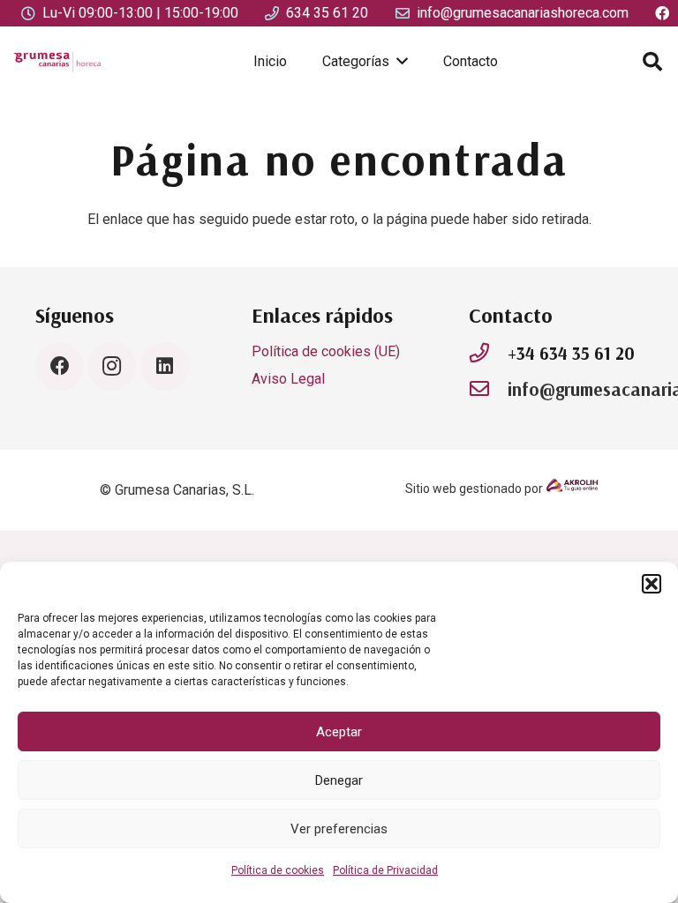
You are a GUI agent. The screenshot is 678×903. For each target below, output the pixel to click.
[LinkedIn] (164, 366)
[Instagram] (111, 366)
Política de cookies (277, 870)
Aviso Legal (288, 378)
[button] (651, 584)
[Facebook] (59, 366)
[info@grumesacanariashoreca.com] (488, 389)
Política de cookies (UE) (326, 351)
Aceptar (339, 732)
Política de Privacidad (385, 870)
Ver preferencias (339, 829)
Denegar (339, 780)
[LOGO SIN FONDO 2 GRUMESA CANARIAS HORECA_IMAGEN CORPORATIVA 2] (57, 61)
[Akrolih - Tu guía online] (572, 488)
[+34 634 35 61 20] (488, 353)
